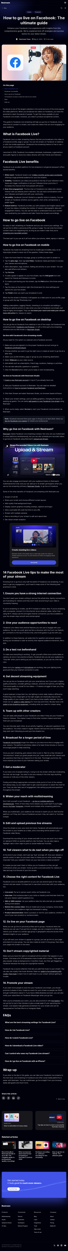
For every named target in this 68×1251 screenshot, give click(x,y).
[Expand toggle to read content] (62, 1022)
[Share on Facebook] (8, 1098)
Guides (29, 12)
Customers (21, 1219)
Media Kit (53, 1226)
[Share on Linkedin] (13, 1098)
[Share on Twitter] (3, 1098)
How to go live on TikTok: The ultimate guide (58, 1154)
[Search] (61, 8)
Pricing (52, 1222)
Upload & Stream (7, 1222)
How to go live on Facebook (12, 94)
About (52, 1216)
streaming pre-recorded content (15, 233)
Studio (3, 1219)
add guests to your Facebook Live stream (44, 401)
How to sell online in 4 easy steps (15, 1126)
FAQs (5, 99)
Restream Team (24, 39)
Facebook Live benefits (11, 91)
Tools (35, 1226)
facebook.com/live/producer (15, 348)
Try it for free (13, 1189)
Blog (35, 1216)
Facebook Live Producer (25, 327)
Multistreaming (6, 1216)
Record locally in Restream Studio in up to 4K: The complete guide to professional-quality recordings (8, 1156)
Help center (37, 1229)
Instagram (19, 806)
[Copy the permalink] (18, 1098)
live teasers (55, 1001)
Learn (35, 1219)
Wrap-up (7, 102)
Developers (21, 1222)
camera (18, 667)
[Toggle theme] (65, 8)
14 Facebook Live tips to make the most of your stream (20, 96)
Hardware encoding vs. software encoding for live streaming (42, 1154)
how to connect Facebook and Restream (30, 388)
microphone (28, 667)
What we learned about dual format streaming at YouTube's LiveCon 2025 (25, 1155)
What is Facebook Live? (11, 88)
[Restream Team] (17, 39)
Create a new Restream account (17, 380)
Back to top (61, 1099)
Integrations (37, 1222)
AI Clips (4, 1226)
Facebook (38, 12)
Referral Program (23, 1226)
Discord (20, 1216)
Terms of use (37, 1232)
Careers (52, 1219)
